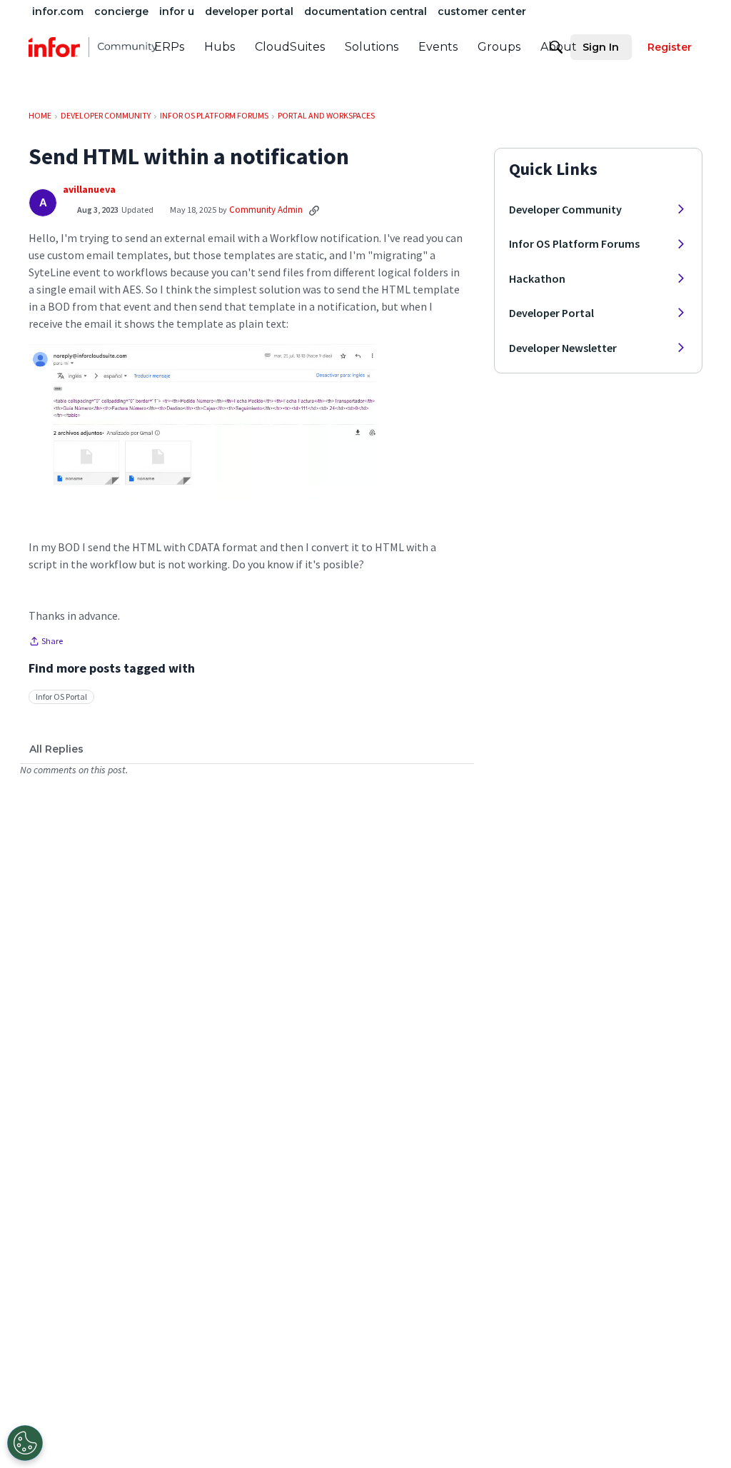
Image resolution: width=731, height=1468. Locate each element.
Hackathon (537, 278)
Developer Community (565, 209)
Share (46, 642)
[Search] (556, 47)
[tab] (56, 749)
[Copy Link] (314, 209)
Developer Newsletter (563, 348)
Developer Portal (551, 313)
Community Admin (266, 209)
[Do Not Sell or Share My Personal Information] (25, 1443)
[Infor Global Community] (93, 47)
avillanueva (89, 190)
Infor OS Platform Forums (574, 243)
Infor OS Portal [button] (61, 696)
